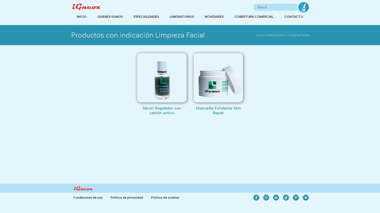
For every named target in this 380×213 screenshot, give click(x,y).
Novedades (214, 17)
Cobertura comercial (254, 17)
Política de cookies (165, 197)
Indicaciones (275, 35)
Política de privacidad (127, 197)
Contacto (293, 17)
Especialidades (146, 17)
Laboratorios (182, 17)
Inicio (81, 17)
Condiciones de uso (88, 197)
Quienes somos (110, 17)
